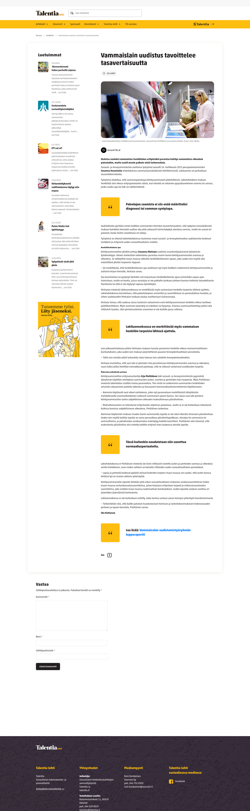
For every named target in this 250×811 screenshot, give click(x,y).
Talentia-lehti (111, 24)
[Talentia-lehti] (50, 13)
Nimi (39, 637)
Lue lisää (62, 93)
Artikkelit (40, 24)
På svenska (131, 24)
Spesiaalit (75, 24)
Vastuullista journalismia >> (50, 789)
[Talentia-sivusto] (203, 24)
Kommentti (42, 597)
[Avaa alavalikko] (47, 24)
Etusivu (39, 36)
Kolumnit (57, 24)
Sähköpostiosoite (45, 651)
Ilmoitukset (90, 24)
